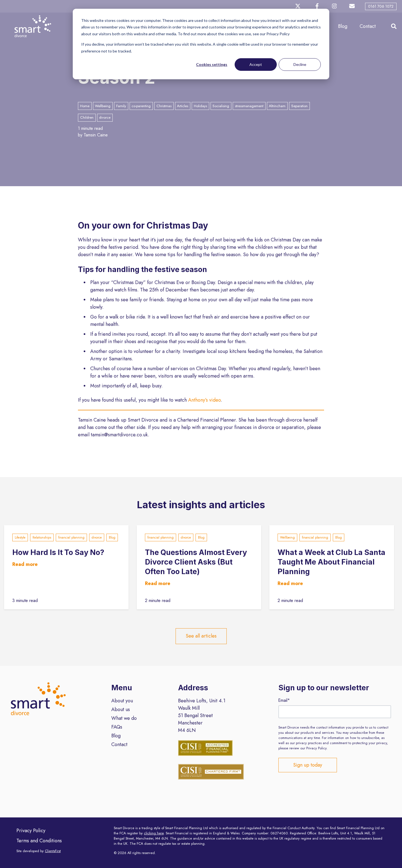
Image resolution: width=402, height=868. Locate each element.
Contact (368, 26)
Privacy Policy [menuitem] (30, 830)
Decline (299, 64)
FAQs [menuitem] (116, 726)
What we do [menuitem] (124, 718)
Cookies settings (211, 64)
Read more (25, 564)
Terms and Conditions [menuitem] (39, 840)
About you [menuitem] (122, 700)
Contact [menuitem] (119, 744)
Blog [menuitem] (116, 735)
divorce (97, 537)
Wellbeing (287, 537)
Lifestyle (20, 537)
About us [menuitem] (120, 709)
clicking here (154, 833)
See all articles (201, 635)
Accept (255, 64)
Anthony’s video (204, 400)
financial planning (71, 537)
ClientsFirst (53, 851)
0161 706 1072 (381, 6)
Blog (342, 26)
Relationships (42, 537)
